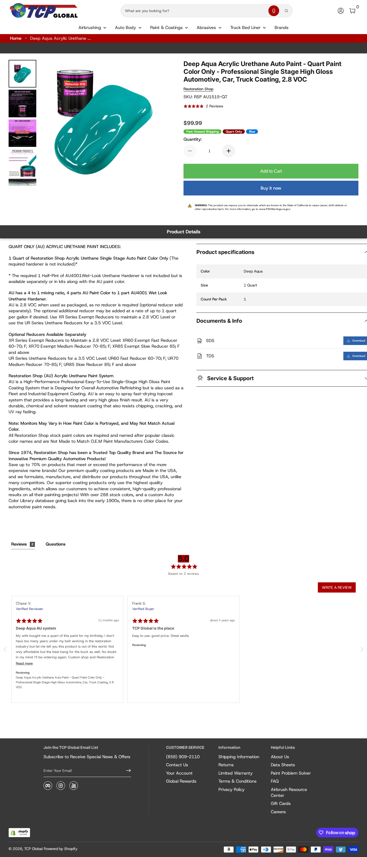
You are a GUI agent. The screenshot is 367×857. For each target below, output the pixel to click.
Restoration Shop (198, 88)
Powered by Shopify (60, 848)
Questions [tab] (56, 544)
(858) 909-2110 (183, 757)
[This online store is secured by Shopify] (19, 832)
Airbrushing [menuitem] (89, 27)
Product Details (183, 231)
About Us (280, 757)
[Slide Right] (155, 123)
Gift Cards (281, 803)
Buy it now (271, 188)
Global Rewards (181, 781)
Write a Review (337, 587)
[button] (273, 10)
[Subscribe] (126, 770)
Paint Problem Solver (291, 773)
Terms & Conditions (237, 781)
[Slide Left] (51, 123)
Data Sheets (283, 765)
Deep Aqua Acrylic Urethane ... (60, 38)
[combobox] (193, 10)
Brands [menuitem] (282, 27)
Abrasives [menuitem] (206, 27)
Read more (24, 663)
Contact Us (177, 765)
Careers (278, 812)
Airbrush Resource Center (289, 792)
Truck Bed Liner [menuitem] (245, 27)
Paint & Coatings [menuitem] (166, 27)
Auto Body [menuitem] (125, 27)
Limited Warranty (235, 773)
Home (15, 38)
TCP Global (33, 848)
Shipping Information (238, 757)
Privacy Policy (231, 789)
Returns (226, 765)
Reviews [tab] (22, 544)
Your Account (179, 773)
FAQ (275, 781)
